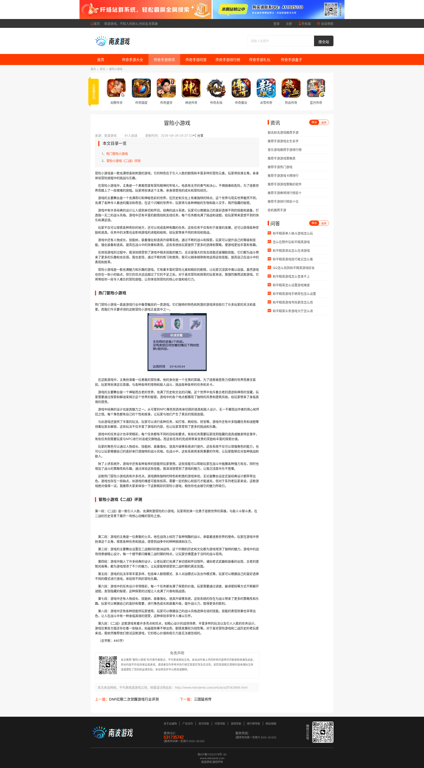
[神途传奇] (191, 88)
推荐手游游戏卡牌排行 (283, 175)
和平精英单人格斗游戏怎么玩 (292, 233)
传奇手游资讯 (164, 59)
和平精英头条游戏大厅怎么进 (292, 311)
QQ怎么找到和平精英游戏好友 (293, 268)
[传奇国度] (141, 88)
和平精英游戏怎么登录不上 (291, 276)
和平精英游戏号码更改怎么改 (292, 302)
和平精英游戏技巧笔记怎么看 (292, 259)
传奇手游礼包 (259, 59)
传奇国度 (141, 102)
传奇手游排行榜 (228, 59)
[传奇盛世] (166, 88)
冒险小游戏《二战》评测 (123, 161)
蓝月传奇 (316, 102)
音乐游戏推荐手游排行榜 (285, 149)
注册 (289, 23)
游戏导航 (236, 723)
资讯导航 (204, 723)
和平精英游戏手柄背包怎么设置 (294, 293)
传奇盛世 (166, 102)
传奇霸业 (241, 102)
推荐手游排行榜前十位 (283, 201)
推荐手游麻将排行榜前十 (285, 193)
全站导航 (326, 23)
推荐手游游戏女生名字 (283, 141)
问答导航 (220, 723)
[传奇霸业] (241, 88)
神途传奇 (191, 102)
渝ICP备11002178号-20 (212, 754)
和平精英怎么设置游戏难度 (291, 285)
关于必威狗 (170, 723)
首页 (97, 23)
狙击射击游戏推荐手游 (283, 132)
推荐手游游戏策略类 (281, 158)
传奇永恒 (216, 102)
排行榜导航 (253, 723)
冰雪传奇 (266, 102)
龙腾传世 (116, 102)
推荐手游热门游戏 (280, 167)
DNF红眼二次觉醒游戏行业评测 (134, 699)
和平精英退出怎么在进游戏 (291, 250)
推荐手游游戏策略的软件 (285, 184)
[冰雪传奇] (266, 88)
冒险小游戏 (115, 69)
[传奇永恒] (216, 88)
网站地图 (271, 723)
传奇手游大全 (132, 59)
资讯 (102, 69)
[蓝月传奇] (316, 88)
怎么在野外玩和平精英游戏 (291, 242)
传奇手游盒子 (291, 59)
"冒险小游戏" (139, 659)
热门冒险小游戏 (117, 153)
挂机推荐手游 (277, 210)
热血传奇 (291, 102)
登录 (276, 23)
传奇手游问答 (196, 59)
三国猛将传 (203, 699)
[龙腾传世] (116, 88)
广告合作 (187, 723)
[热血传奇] (291, 88)
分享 (199, 135)
